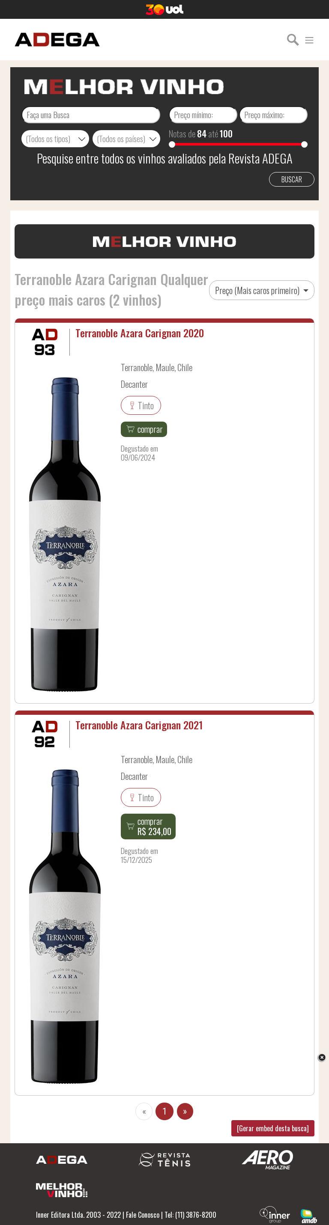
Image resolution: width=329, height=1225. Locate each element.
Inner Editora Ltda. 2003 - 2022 (78, 1215)
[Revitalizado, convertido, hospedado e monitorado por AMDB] (309, 1215)
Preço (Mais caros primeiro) (258, 290)
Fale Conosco (142, 1215)
